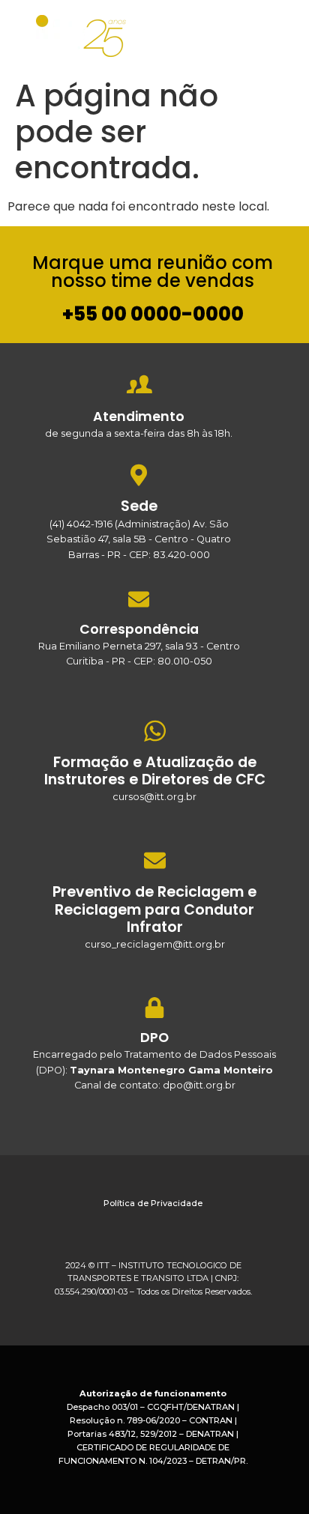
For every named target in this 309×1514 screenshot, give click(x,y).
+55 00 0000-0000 (153, 313)
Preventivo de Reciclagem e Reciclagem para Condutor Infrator (154, 909)
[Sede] (139, 474)
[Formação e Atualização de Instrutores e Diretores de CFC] (155, 731)
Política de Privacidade (153, 1203)
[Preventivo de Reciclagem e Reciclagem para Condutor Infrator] (155, 860)
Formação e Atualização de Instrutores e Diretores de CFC (155, 771)
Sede (139, 506)
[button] (277, 32)
